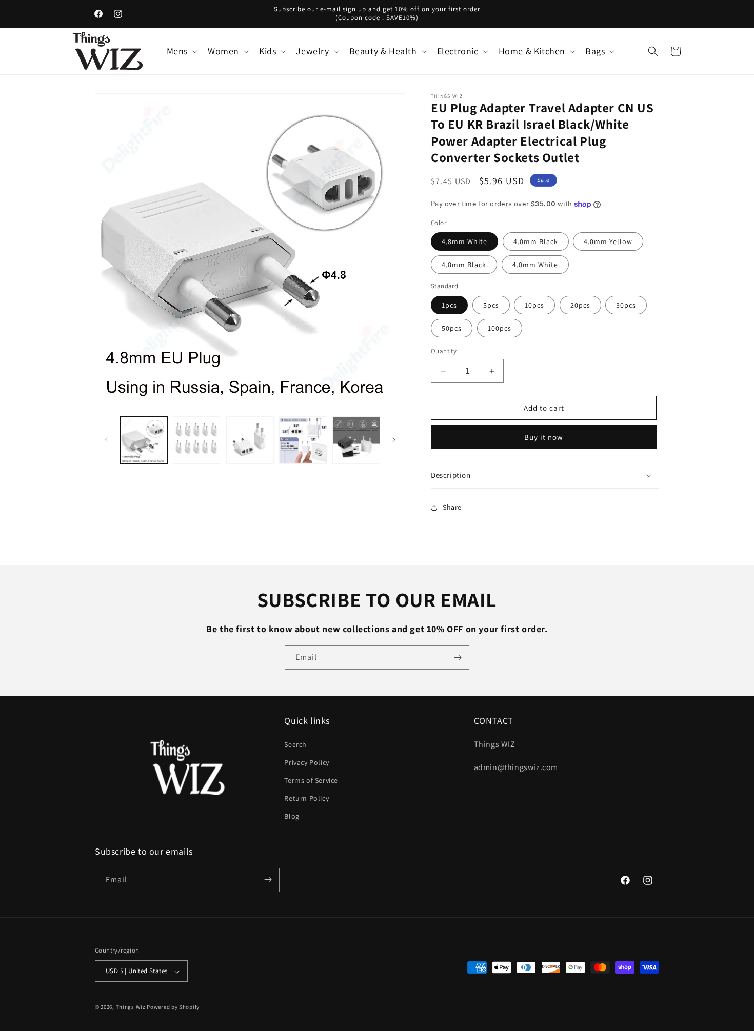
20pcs (580, 305)
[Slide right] (394, 440)
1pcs (449, 305)
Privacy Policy (306, 761)
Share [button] (452, 507)
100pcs (499, 328)
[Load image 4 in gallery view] (303, 440)
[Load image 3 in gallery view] (250, 440)
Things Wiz (131, 1007)
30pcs (626, 305)
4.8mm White (464, 241)
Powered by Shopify (173, 1007)
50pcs (452, 328)
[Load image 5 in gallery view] (356, 440)
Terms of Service (311, 779)
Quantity (444, 351)
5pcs (491, 305)
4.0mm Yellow (608, 241)
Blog (291, 816)
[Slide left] (106, 440)
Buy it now (543, 437)
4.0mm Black (535, 241)
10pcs (534, 305)
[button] (181, 51)
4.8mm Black (464, 264)
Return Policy (306, 798)
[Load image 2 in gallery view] (197, 440)
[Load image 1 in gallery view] (144, 440)
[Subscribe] (457, 657)
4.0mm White (535, 264)
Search (295, 744)
